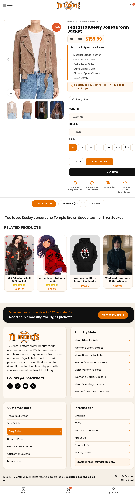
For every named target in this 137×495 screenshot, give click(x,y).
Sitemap (80, 416)
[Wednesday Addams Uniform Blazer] (117, 255)
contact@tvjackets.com (99, 462)
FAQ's (78, 423)
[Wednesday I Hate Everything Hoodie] (85, 255)
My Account (14, 461)
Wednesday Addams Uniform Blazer (118, 280)
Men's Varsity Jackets (88, 369)
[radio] (73, 147)
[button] (8, 59)
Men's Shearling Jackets (89, 384)
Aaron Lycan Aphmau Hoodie (52, 280)
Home (70, 21)
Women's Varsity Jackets (90, 377)
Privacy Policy (83, 452)
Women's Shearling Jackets (92, 391)
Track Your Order (17, 416)
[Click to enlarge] (11, 92)
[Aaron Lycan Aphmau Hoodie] (51, 255)
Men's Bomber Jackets (89, 355)
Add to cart (99, 161)
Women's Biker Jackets (89, 347)
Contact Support (113, 314)
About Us (80, 437)
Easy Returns (17, 431)
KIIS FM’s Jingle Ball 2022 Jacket (19, 280)
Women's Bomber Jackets (91, 362)
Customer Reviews (19, 454)
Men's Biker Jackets (86, 340)
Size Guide (13, 423)
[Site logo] (68, 5)
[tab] (44, 203)
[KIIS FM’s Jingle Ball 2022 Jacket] (19, 255)
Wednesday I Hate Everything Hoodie (85, 280)
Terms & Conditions (87, 430)
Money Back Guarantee (21, 446)
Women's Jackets (88, 21)
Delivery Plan (15, 439)
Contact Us (82, 445)
